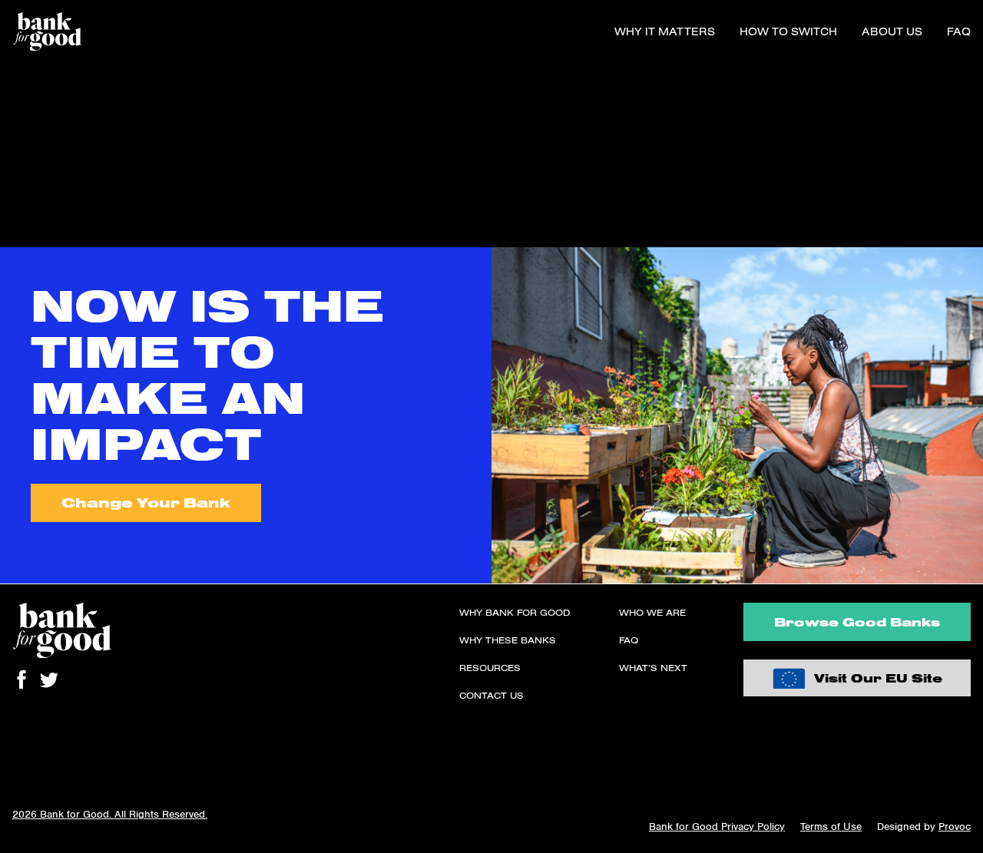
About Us (892, 31)
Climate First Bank (49, 90)
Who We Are (652, 612)
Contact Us (491, 695)
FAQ (959, 31)
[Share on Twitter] (49, 679)
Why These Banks (507, 640)
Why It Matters (664, 31)
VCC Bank (27, 127)
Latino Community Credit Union (84, 146)
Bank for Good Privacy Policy (717, 826)
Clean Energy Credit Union (72, 164)
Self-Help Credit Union (60, 238)
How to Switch (788, 31)
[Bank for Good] (47, 31)
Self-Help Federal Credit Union (82, 219)
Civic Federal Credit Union (71, 72)
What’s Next (653, 667)
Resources (490, 667)
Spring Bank (33, 182)
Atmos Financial (42, 109)
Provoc (954, 826)
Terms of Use (831, 826)
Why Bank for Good (514, 612)
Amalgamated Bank (50, 201)
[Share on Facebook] (21, 679)
